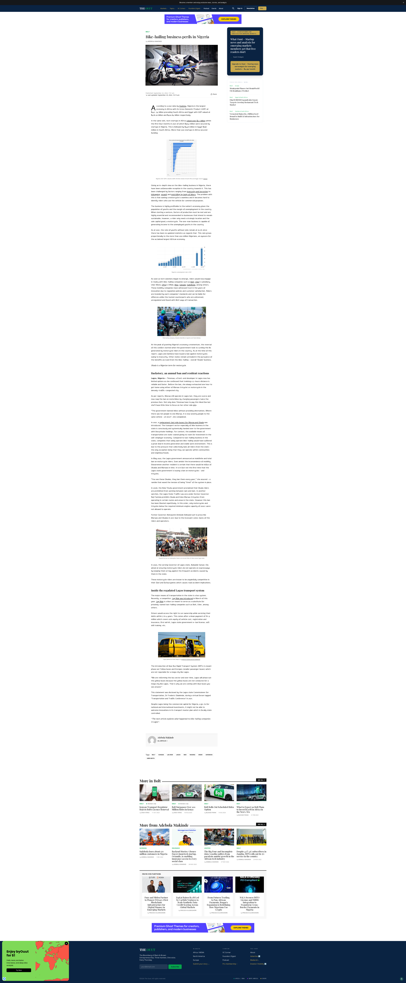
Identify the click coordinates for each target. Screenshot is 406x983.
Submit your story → (201, 964)
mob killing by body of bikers (183, 194)
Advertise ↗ (255, 956)
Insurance (176, 848)
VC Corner (182, 8)
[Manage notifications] (401, 979)
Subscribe (175, 967)
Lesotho (207, 848)
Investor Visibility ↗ (258, 964)
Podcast (206, 8)
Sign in (239, 8)
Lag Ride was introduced (182, 598)
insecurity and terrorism (197, 191)
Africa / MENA (198, 952)
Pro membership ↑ (230, 964)
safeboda (209, 755)
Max (176, 285)
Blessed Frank (211, 813)
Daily (142, 804)
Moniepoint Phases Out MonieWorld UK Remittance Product (244, 89)
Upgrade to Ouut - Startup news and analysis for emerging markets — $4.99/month (245, 66)
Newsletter (251, 8)
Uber (197, 282)
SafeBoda (191, 285)
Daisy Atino (145, 813)
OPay (164, 285)
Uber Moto (151, 758)
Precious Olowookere (157, 913)
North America (199, 956)
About (221, 8)
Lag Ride (159, 601)
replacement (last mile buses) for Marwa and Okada (181, 422)
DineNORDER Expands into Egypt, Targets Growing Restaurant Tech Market (244, 102)
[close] (403, 2)
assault (164, 194)
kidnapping (155, 194)
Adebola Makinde (155, 41)
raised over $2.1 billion (196, 120)
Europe (196, 960)
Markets (163, 8)
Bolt (148, 32)
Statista (182, 106)
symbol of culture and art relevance (190, 659)
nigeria (192, 755)
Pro (262, 8)
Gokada (183, 285)
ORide (200, 755)
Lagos (178, 755)
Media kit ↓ (254, 960)
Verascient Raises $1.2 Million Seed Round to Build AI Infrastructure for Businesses (244, 116)
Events (214, 8)
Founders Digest (195, 8)
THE (146, 8)
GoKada (161, 755)
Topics (172, 8)
